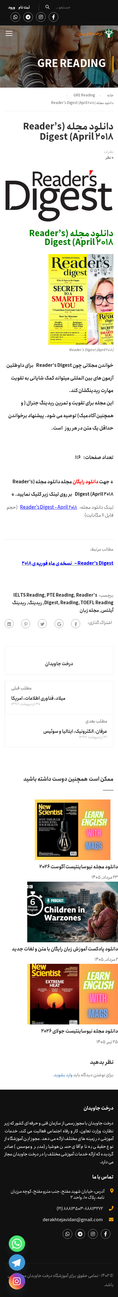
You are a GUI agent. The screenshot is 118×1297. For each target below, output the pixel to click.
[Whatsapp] (17, 1243)
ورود (11, 7)
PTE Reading (60, 595)
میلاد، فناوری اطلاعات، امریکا (38, 698)
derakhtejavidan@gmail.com (73, 1220)
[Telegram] (17, 1262)
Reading (69, 603)
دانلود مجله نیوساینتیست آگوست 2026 (78, 867)
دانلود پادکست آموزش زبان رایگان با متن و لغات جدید (65, 949)
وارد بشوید (63, 1075)
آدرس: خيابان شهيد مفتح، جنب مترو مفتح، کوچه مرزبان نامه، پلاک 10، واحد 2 (57, 1194)
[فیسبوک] (75, 623)
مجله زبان (89, 610)
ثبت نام (24, 7)
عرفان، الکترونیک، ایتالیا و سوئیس (75, 731)
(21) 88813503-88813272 (80, 1209)
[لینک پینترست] (25, 623)
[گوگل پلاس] (59, 623)
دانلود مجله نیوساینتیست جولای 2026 (79, 1031)
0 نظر (109, 158)
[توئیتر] (42, 623)
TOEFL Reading (96, 603)
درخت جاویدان (59, 664)
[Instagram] (17, 1281)
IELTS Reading (28, 595)
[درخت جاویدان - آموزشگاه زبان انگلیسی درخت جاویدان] (95, 34)
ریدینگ (35, 603)
